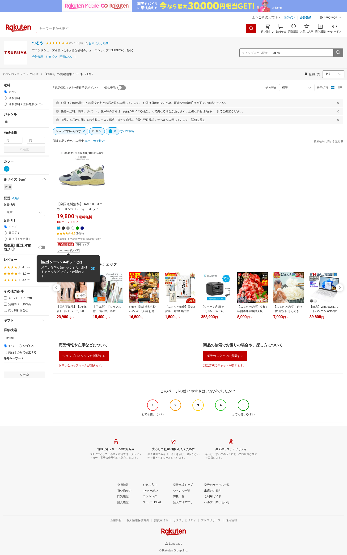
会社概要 (37, 56)
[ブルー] (6, 169)
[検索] (251, 28)
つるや (37, 43)
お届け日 (9, 220)
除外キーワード (14, 358)
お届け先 (9, 204)
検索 (26, 149)
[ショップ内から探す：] (338, 52)
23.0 (8, 187)
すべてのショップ (14, 74)
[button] (330, 18)
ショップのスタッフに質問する (83, 356)
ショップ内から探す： (256, 53)
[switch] (41, 247)
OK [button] (93, 268)
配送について (67, 56)
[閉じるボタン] (338, 103)
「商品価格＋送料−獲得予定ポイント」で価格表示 (84, 87)
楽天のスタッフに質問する (225, 356)
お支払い (51, 56)
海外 (17, 198)
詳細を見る (198, 119)
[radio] (5, 91)
